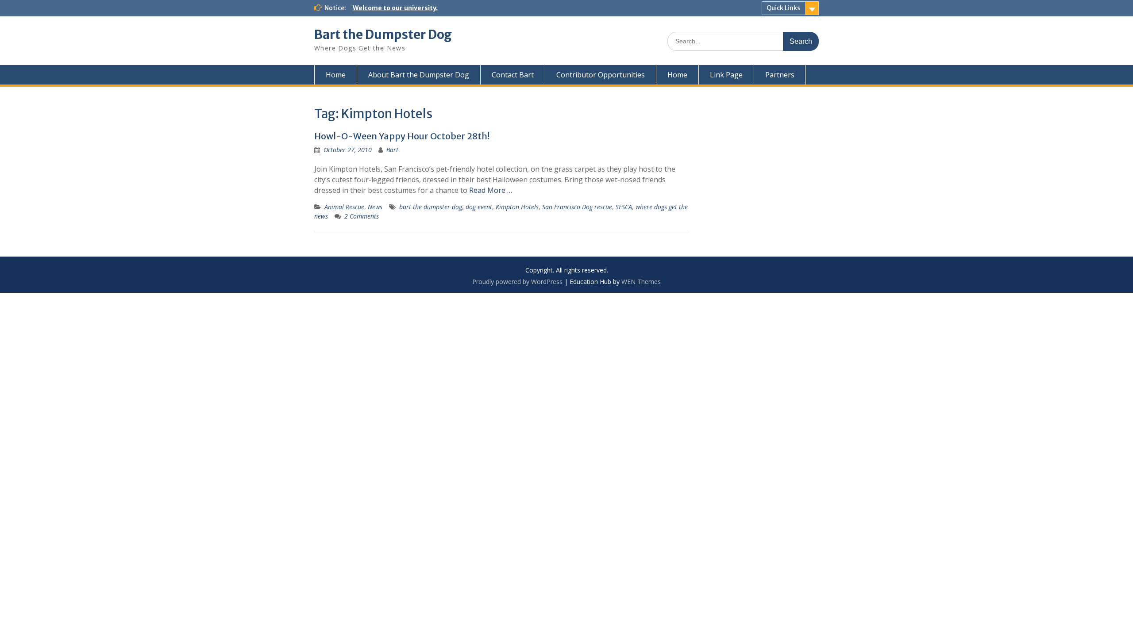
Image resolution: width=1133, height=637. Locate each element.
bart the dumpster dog (430, 207)
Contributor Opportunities (600, 75)
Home (336, 75)
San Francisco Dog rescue (577, 207)
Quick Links (783, 8)
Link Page (726, 75)
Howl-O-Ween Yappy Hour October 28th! (401, 136)
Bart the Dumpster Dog (383, 34)
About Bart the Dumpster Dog (418, 75)
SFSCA (624, 207)
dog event (479, 207)
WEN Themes (641, 281)
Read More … (490, 190)
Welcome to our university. (395, 8)
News (375, 207)
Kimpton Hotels (517, 207)
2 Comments (361, 216)
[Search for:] (743, 41)
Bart (392, 150)
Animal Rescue (344, 207)
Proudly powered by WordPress (517, 281)
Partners (779, 75)
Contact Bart (513, 75)
